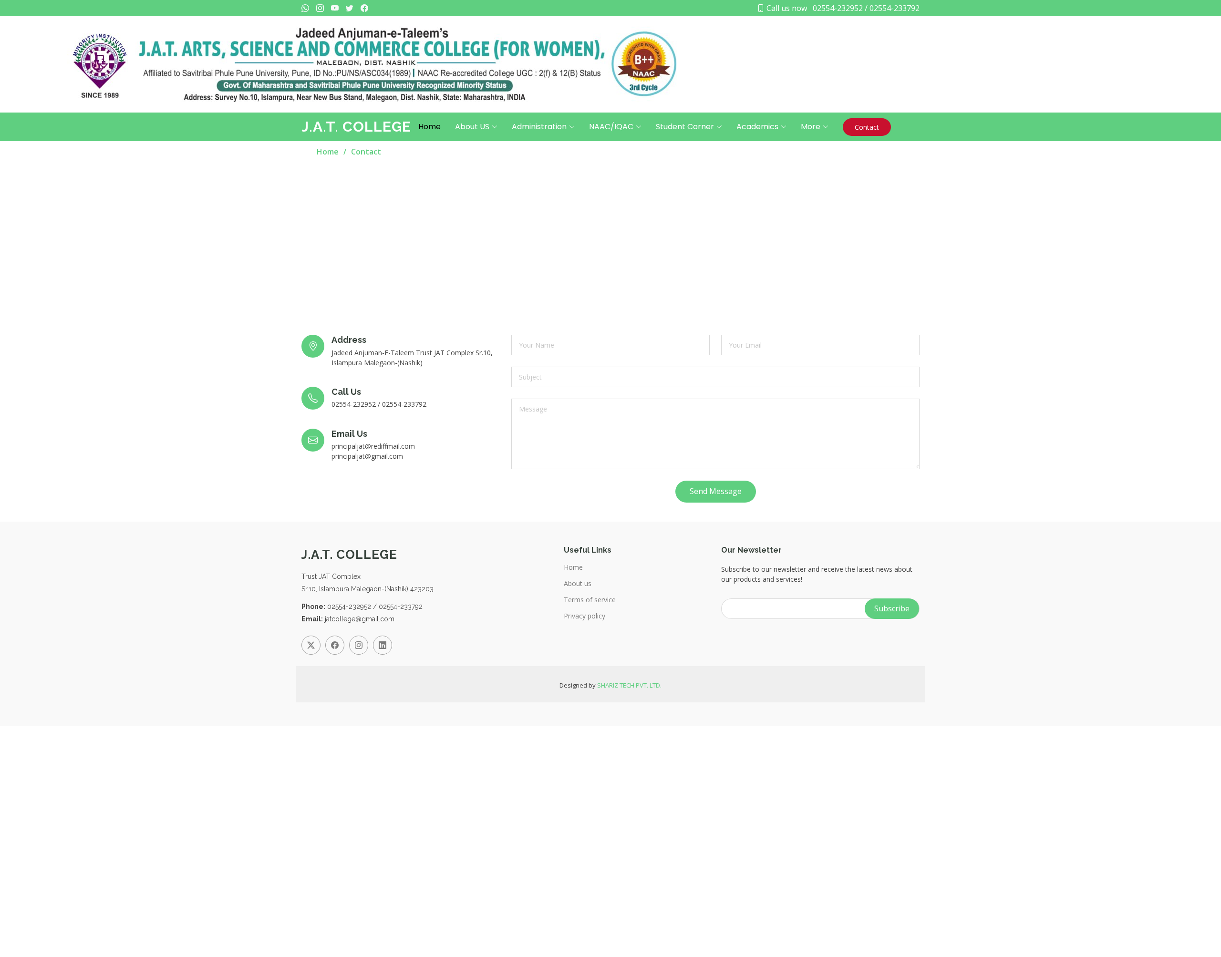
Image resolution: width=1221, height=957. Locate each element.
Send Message (716, 491)
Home (429, 126)
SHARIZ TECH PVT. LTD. (629, 685)
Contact (867, 127)
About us (577, 583)
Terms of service (590, 600)
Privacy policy (584, 616)
